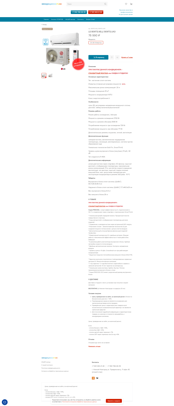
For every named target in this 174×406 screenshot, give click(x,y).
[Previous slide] (44, 49)
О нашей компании (47, 365)
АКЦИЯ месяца (70, 19)
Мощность (91, 39)
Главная (46, 19)
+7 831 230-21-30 (98, 366)
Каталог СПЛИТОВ (57, 19)
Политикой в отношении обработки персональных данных (79, 402)
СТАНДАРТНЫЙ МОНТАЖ (98, 73)
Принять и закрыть (114, 401)
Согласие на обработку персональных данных (55, 371)
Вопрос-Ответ (90, 19)
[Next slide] (82, 49)
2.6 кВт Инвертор (96, 43)
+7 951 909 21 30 (96, 12)
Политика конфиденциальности (50, 368)
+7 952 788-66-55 (79, 12)
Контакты (80, 19)
